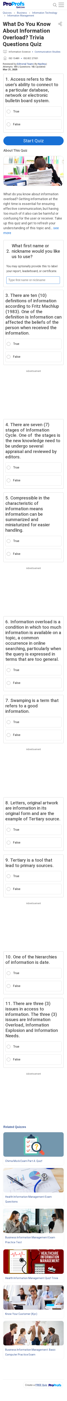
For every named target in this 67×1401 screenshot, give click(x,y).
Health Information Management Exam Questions (28, 1199)
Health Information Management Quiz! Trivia (31, 1278)
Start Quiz (33, 140)
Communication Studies (47, 51)
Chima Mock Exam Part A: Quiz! (23, 1160)
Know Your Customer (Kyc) (21, 1313)
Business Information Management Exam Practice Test (30, 1240)
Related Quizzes (14, 1127)
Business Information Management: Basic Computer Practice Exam (30, 1352)
